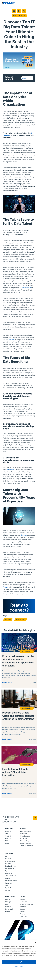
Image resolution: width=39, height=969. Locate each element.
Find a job (8, 838)
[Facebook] (14, 11)
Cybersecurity (10, 861)
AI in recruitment (25, 288)
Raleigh (7, 911)
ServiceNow (9, 888)
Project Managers (11, 880)
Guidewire (8, 873)
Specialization (19, 15)
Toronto (22, 914)
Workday (8, 890)
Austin (7, 899)
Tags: (5, 616)
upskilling (10, 469)
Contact (8, 836)
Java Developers (10, 876)
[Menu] (35, 3)
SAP (6, 885)
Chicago (8, 902)
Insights (8, 831)
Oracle (7, 878)
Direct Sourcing (25, 836)
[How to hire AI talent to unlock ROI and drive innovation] (19, 772)
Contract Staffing (25, 831)
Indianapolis (9, 909)
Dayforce (8, 863)
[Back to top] (35, 818)
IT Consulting (24, 841)
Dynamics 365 (10, 868)
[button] (35, 943)
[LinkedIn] (19, 11)
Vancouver (23, 916)
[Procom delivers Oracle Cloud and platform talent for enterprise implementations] (19, 717)
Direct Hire (23, 833)
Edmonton (23, 902)
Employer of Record (26, 846)
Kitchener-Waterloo (26, 904)
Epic (6, 871)
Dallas (7, 904)
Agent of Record (25, 843)
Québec (22, 911)
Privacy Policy (19, 966)
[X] (24, 11)
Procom (11, 339)
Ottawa (22, 909)
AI (6, 856)
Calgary (22, 899)
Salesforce (8, 883)
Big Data (8, 619)
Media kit (8, 843)
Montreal (23, 906)
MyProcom (9, 841)
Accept (19, 962)
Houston (8, 906)
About (7, 833)
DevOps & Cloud (10, 866)
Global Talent (24, 838)
